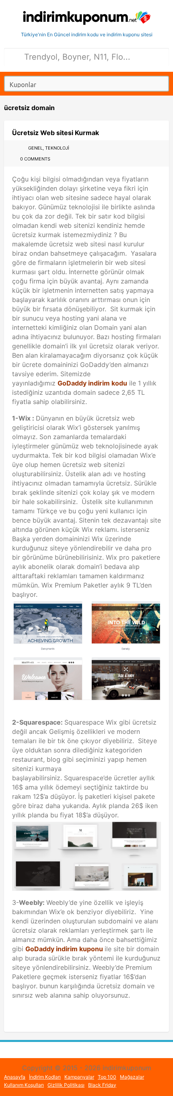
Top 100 (107, 1077)
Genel (35, 148)
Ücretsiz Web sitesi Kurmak (55, 133)
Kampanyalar (79, 1077)
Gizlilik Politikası (65, 1085)
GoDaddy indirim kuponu (64, 949)
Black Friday (102, 1085)
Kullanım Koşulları (24, 1085)
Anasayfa (14, 1077)
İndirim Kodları (45, 1077)
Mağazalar (132, 1077)
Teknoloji (57, 148)
